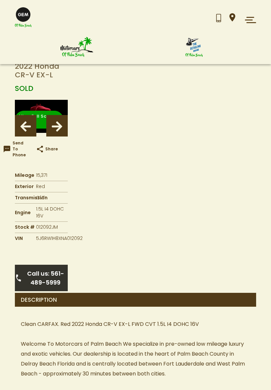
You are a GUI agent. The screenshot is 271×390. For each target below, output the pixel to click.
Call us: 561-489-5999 (45, 278)
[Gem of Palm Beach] (23, 17)
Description (39, 299)
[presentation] (25, 125)
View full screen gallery (38, 119)
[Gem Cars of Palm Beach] (77, 47)
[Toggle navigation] (248, 20)
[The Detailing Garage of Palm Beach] (194, 47)
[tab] (135, 300)
